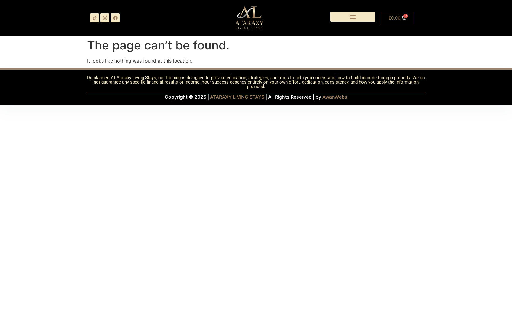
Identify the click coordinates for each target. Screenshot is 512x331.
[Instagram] (104, 17)
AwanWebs (334, 97)
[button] (352, 17)
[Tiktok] (94, 17)
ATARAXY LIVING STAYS (237, 97)
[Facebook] (115, 17)
